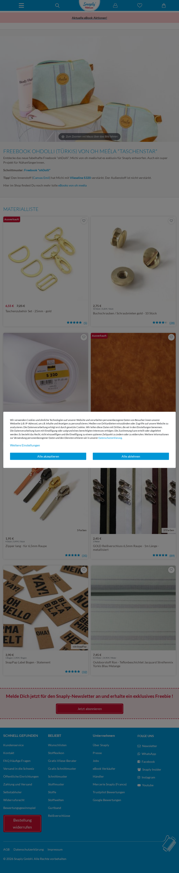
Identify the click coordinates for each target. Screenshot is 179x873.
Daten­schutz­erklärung (110, 437)
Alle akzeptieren (48, 456)
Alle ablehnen (131, 456)
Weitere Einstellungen (25, 445)
